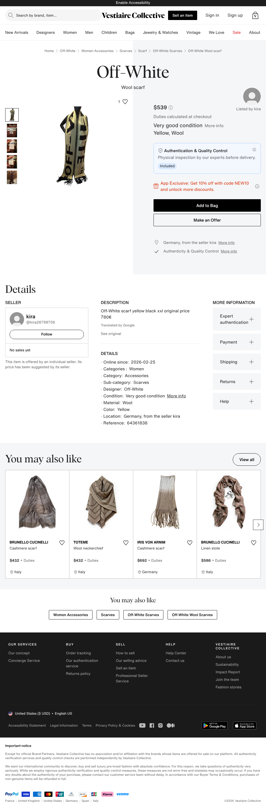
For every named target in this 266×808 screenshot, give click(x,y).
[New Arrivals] (32, 32)
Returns (227, 381)
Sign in (212, 15)
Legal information (64, 725)
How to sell (125, 653)
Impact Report (228, 672)
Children (109, 32)
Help (224, 401)
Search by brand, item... (36, 15)
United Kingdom (29, 801)
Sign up (235, 15)
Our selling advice (131, 660)
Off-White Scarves (167, 50)
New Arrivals (16, 32)
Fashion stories (228, 687)
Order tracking (78, 653)
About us (223, 657)
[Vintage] (205, 32)
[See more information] (257, 186)
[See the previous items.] (8, 525)
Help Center (176, 653)
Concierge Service (24, 660)
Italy (96, 801)
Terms (86, 725)
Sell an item (182, 15)
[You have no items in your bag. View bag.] (255, 15)
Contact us (175, 660)
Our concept (19, 653)
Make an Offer (207, 220)
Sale (237, 32)
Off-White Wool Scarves (192, 615)
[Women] (81, 32)
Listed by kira (248, 109)
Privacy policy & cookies (115, 725)
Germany (71, 801)
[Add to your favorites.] (62, 543)
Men (89, 32)
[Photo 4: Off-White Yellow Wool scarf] (12, 162)
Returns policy (78, 673)
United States (53, 801)
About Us (257, 32)
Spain (85, 801)
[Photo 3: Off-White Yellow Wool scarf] (12, 146)
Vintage (193, 32)
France (10, 801)
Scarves (125, 50)
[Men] (97, 32)
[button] (255, 15)
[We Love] (229, 32)
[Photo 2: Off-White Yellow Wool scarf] (12, 130)
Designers (45, 32)
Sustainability (227, 664)
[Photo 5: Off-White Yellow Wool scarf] (12, 177)
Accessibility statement (27, 725)
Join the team (227, 679)
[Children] (121, 32)
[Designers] (59, 32)
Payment (228, 342)
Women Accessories (97, 50)
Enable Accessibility (133, 2)
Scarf (142, 50)
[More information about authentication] (254, 149)
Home (49, 50)
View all (246, 459)
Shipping (228, 362)
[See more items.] (258, 525)
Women (70, 32)
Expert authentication (234, 319)
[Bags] (139, 32)
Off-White (67, 50)
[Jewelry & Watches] (182, 32)
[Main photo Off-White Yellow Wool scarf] (12, 115)
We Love (216, 32)
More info (214, 125)
